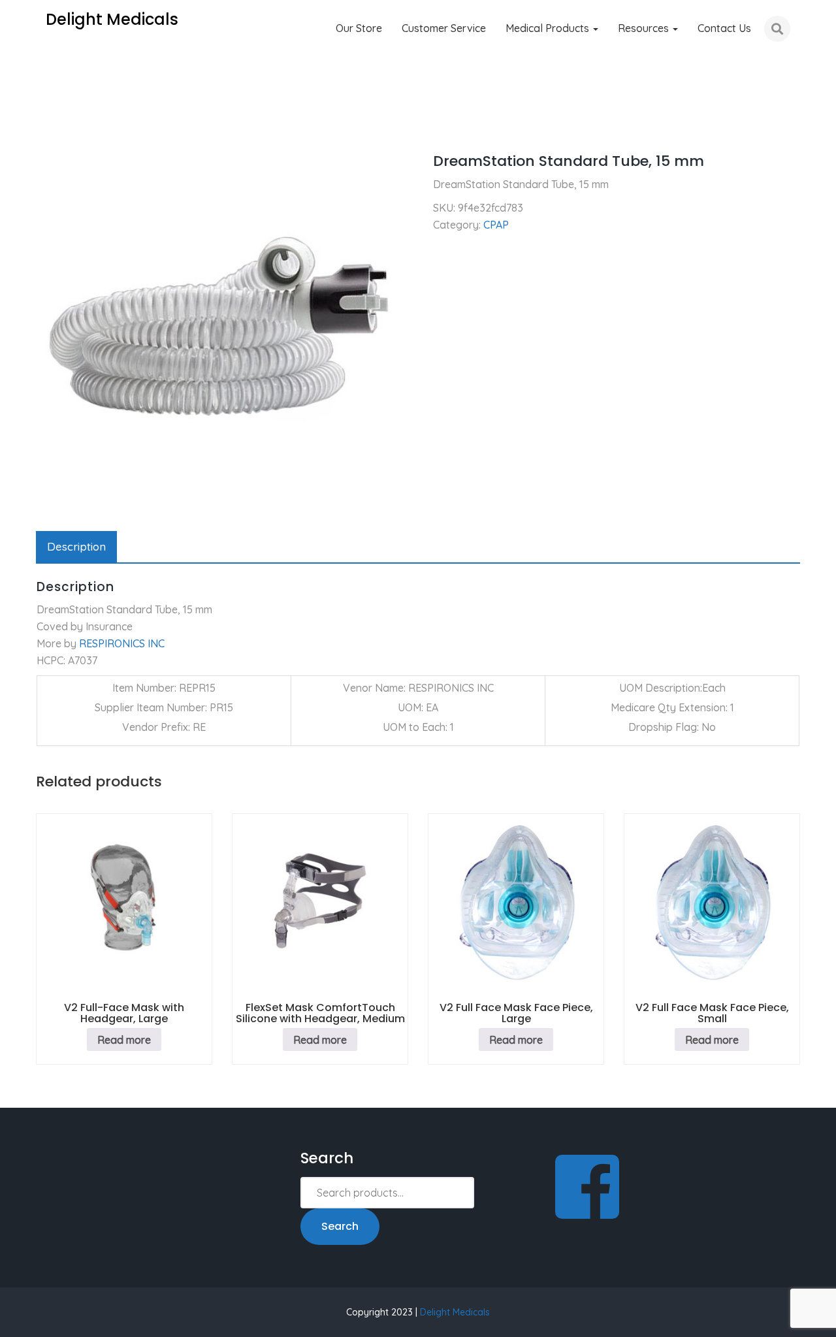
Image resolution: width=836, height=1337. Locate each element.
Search (340, 1226)
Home (50, 124)
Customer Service (444, 28)
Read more (124, 1039)
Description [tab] (76, 546)
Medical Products (549, 28)
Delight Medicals (455, 1312)
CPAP (93, 124)
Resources (644, 28)
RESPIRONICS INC (122, 643)
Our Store (359, 28)
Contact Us (724, 28)
